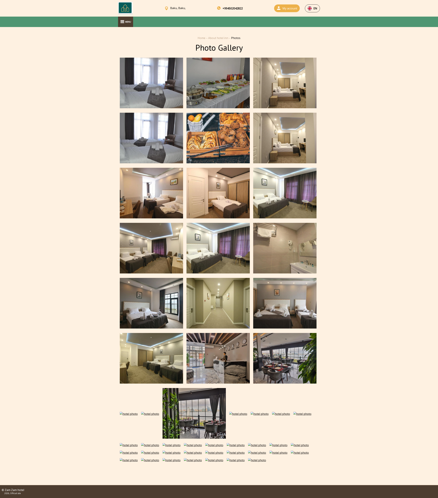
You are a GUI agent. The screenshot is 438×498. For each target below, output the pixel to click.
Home (202, 38)
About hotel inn (218, 38)
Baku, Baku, (178, 8)
